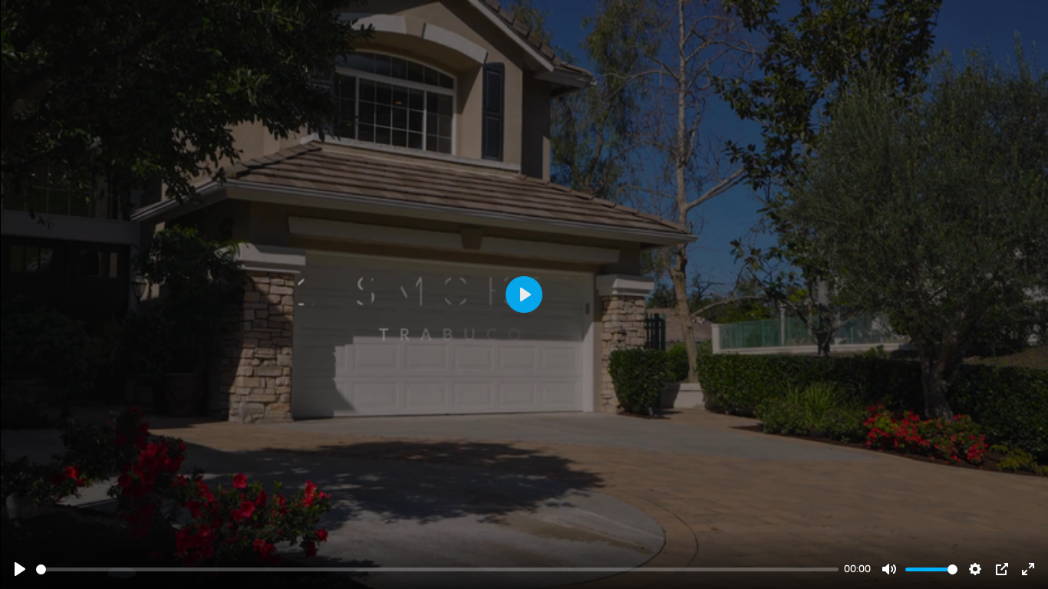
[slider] (437, 569)
